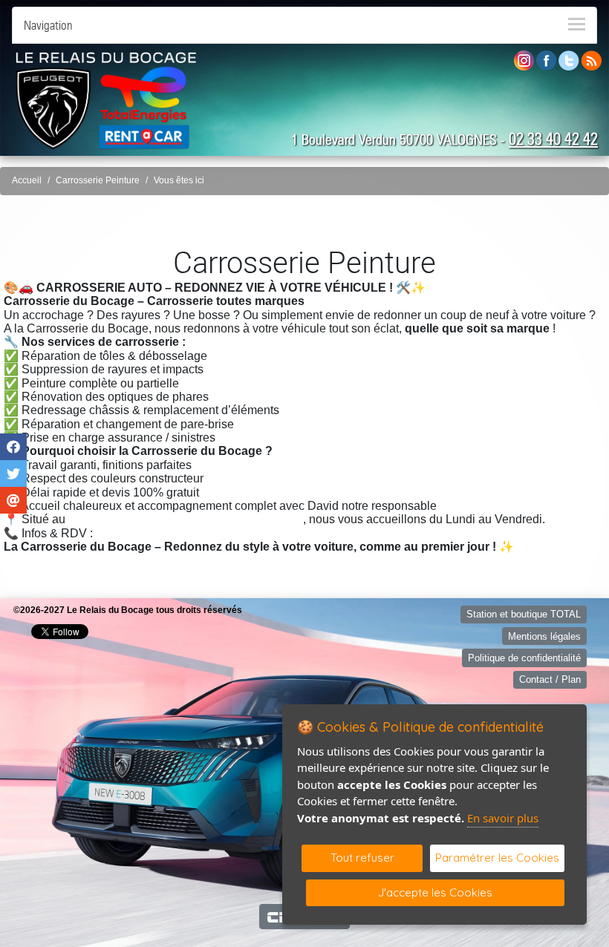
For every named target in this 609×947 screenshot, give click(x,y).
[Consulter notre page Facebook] (546, 59)
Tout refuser (362, 858)
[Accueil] (106, 100)
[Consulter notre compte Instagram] (524, 59)
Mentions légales (544, 636)
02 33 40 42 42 (553, 138)
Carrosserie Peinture (98, 180)
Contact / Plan (550, 679)
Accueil (27, 180)
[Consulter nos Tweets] (568, 59)
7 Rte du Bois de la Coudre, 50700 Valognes (185, 519)
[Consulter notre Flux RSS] (591, 59)
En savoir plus (502, 817)
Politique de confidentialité (524, 657)
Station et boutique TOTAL (523, 614)
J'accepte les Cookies (435, 892)
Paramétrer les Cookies (497, 858)
